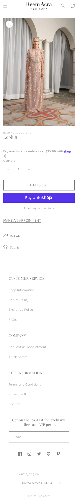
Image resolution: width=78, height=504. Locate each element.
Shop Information (22, 290)
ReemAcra (44, 495)
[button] (5, 5)
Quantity (9, 160)
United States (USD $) (37, 483)
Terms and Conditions (25, 384)
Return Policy (19, 300)
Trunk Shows (18, 357)
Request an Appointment (27, 347)
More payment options (39, 208)
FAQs (13, 320)
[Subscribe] (64, 437)
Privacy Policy (19, 394)
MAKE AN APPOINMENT (22, 220)
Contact (14, 404)
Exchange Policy (21, 310)
